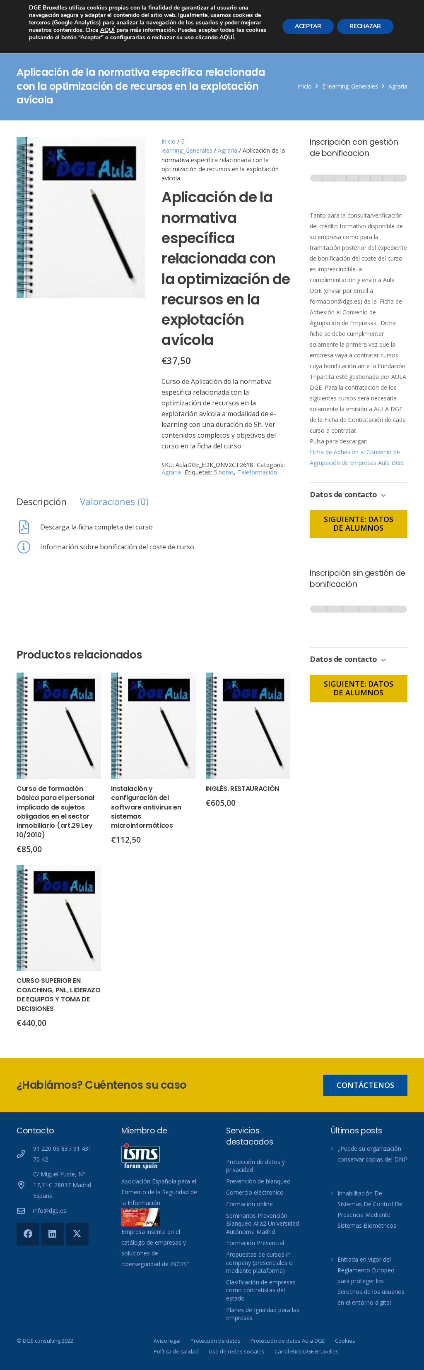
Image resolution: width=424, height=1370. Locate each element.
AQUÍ (107, 30)
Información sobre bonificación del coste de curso (117, 546)
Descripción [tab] (42, 501)
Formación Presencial (255, 1243)
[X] (77, 1234)
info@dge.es (49, 1210)
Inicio (305, 86)
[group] (358, 186)
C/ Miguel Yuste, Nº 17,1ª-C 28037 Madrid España (62, 1185)
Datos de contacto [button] (344, 494)
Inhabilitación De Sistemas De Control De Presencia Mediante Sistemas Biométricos (369, 1209)
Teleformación (257, 472)
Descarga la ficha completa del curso (96, 527)
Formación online (249, 1204)
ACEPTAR (308, 26)
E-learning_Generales (350, 86)
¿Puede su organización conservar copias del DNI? (372, 1154)
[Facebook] (28, 1234)
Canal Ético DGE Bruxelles (307, 1351)
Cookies (345, 1340)
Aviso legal (167, 1340)
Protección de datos (215, 1340)
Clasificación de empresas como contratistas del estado (261, 1290)
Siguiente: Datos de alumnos (358, 523)
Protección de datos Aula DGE (288, 1340)
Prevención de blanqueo (258, 1181)
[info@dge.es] (25, 1210)
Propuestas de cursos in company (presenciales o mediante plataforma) (259, 1262)
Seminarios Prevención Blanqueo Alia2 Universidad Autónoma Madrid (262, 1224)
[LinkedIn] (52, 1234)
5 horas (224, 472)
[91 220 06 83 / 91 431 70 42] (25, 1154)
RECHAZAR (365, 26)
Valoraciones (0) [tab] (114, 501)
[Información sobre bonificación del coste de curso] (28, 546)
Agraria (397, 86)
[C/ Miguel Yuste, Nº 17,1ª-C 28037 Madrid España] (25, 1185)
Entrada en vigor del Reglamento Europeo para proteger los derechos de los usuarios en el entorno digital (371, 1280)
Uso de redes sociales (237, 1351)
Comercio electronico (255, 1192)
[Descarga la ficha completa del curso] (28, 527)
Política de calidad (176, 1351)
